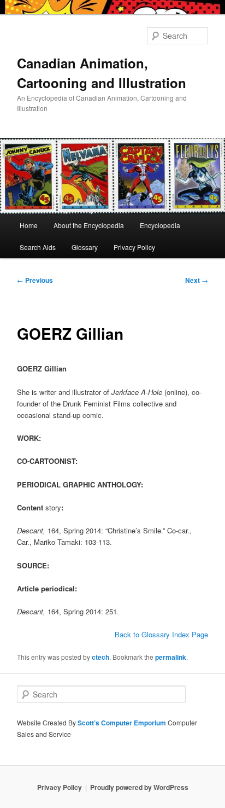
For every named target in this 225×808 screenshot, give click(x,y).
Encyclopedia (160, 225)
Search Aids (38, 247)
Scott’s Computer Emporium (123, 723)
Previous (35, 280)
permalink (170, 657)
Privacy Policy (134, 247)
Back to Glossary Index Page (161, 634)
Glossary (85, 247)
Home (29, 225)
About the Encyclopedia (89, 225)
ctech (100, 657)
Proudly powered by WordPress (139, 787)
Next (196, 280)
